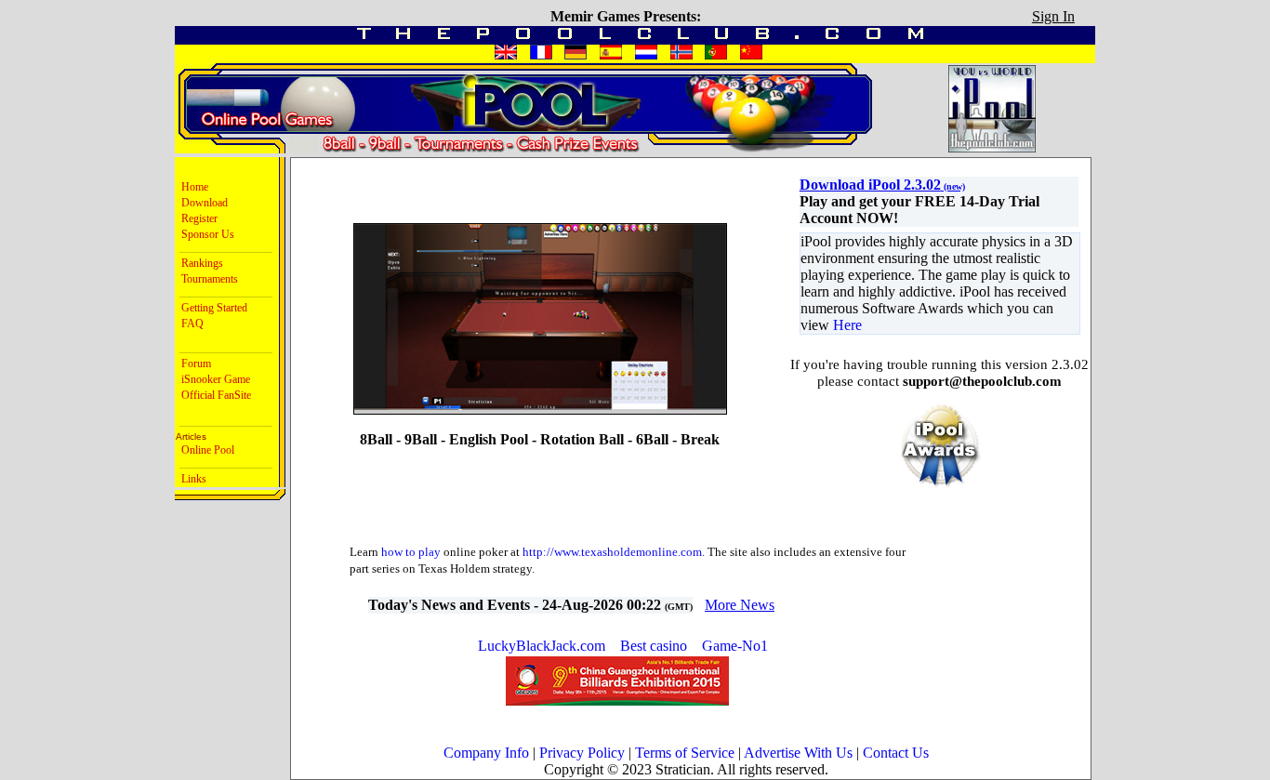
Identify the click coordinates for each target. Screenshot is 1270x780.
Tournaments (207, 278)
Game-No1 (735, 646)
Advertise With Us (798, 752)
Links (191, 478)
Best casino (653, 646)
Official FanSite (213, 395)
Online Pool (205, 449)
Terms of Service (684, 752)
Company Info (486, 752)
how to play (411, 552)
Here (847, 325)
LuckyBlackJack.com (543, 646)
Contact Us (896, 752)
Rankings (199, 263)
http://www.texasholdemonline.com (612, 552)
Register (197, 218)
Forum (193, 363)
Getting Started (211, 307)
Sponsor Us (205, 234)
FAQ (190, 323)
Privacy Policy (582, 752)
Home (192, 186)
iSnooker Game (213, 379)
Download (202, 202)
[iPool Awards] (939, 486)
